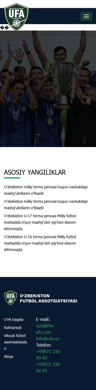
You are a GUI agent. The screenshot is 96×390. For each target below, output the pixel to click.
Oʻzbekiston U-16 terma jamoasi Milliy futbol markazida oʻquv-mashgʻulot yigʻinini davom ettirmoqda (40, 243)
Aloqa (8, 356)
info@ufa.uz (47, 338)
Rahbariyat (13, 327)
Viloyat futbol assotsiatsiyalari (15, 342)
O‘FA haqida (13, 319)
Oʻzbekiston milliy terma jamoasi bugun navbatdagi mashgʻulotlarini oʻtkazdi (45, 190)
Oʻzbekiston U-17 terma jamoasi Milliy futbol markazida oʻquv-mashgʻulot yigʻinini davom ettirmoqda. (40, 222)
